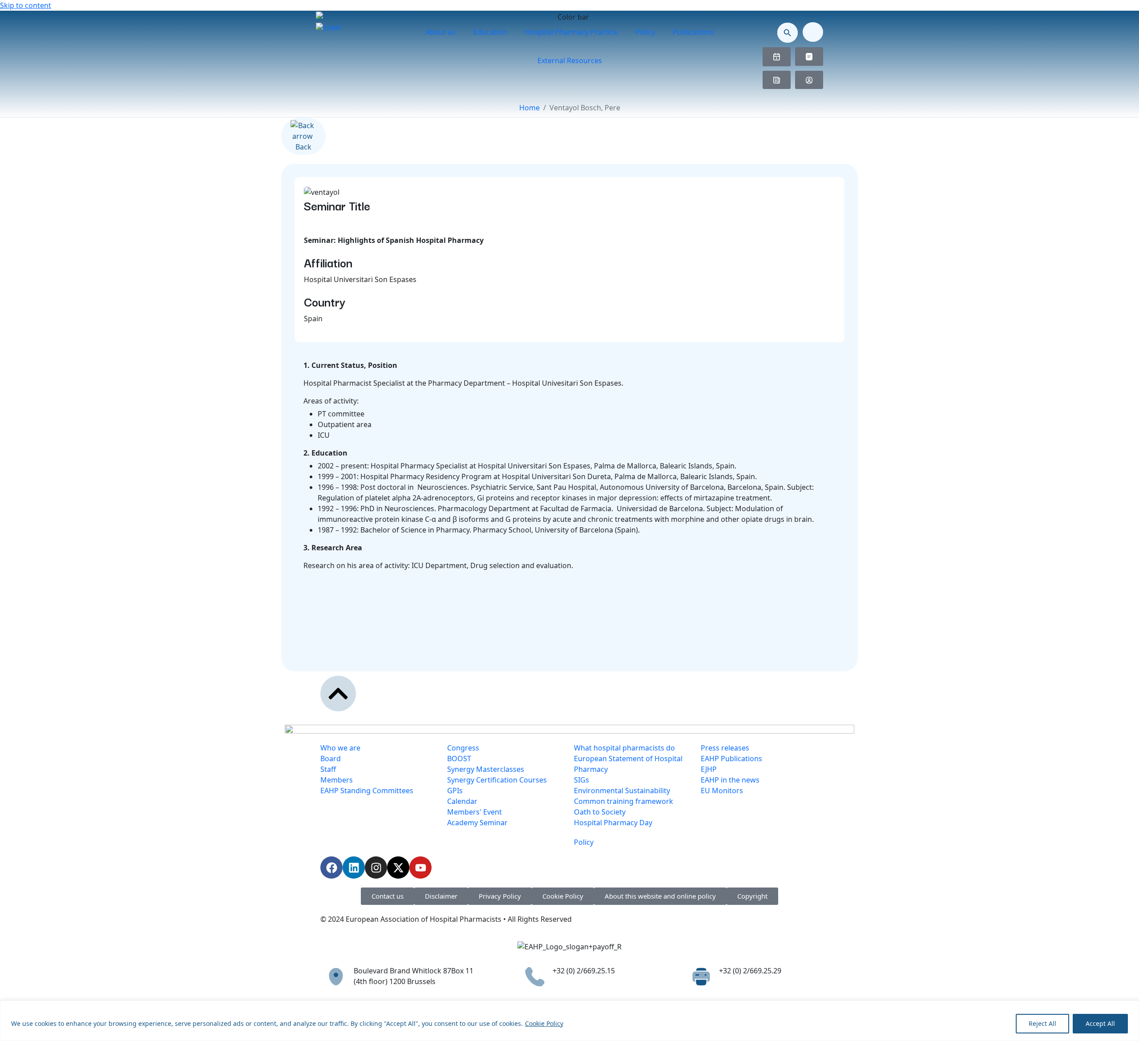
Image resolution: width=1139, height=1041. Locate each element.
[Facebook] (331, 867)
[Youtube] (420, 867)
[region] (569, 1021)
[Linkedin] (354, 867)
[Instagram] (376, 867)
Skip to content (25, 5)
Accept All (1100, 1023)
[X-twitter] (398, 867)
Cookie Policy (544, 1023)
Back (303, 147)
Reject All (1042, 1023)
